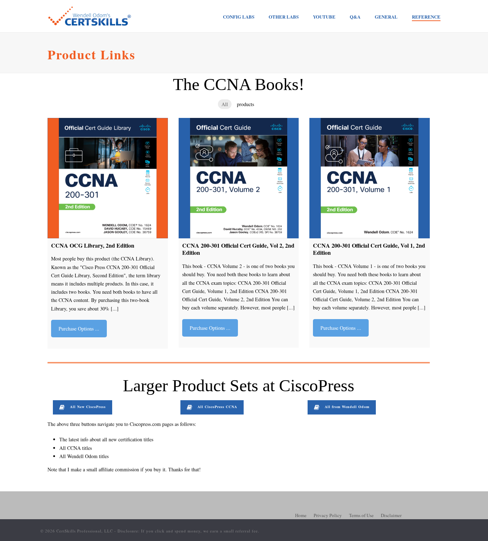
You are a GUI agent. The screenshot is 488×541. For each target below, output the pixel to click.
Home (301, 515)
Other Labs (284, 16)
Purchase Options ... (79, 328)
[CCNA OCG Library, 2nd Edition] (108, 178)
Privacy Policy (328, 515)
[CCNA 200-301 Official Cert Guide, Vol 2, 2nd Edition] (239, 178)
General (386, 16)
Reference (426, 16)
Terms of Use (361, 515)
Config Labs (238, 16)
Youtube (324, 16)
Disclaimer (391, 515)
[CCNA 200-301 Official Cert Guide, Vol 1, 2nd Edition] (369, 178)
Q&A (355, 16)
